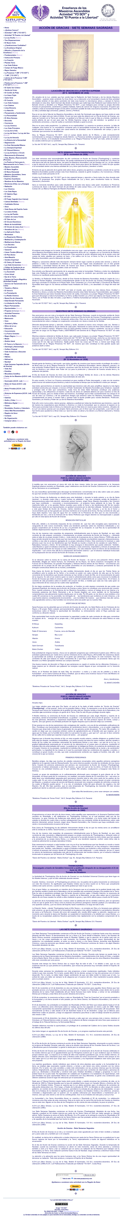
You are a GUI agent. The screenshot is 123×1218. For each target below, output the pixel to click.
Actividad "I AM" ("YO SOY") (15, 33)
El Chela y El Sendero (13, 262)
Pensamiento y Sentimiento (15, 113)
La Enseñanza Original (13, 48)
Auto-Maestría (10, 257)
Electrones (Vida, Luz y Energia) (17, 184)
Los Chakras (9, 105)
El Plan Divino (10, 255)
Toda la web (66, 1178)
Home (7, 28)
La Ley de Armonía (12, 138)
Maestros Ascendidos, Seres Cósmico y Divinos (14, 175)
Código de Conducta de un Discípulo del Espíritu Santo (14, 268)
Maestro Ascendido (12, 167)
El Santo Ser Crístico (12, 88)
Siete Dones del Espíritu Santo (16, 209)
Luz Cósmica (9, 189)
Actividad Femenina (12, 313)
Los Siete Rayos (11, 191)
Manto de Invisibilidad (13, 224)
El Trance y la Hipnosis (13, 344)
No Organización (11, 418)
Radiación (8, 186)
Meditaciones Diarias (12, 242)
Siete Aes (8, 369)
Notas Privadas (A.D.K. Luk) (15, 389)
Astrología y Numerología (14, 347)
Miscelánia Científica (12, 374)
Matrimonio (9, 318)
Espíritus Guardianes (12, 179)
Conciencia (9, 123)
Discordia (8, 121)
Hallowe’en (9, 359)
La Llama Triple (10, 95)
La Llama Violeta (11, 212)
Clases (7, 406)
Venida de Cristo (11, 90)
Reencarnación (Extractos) (14, 155)
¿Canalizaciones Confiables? (15, 45)
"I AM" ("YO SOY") (11, 75)
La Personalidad (11, 115)
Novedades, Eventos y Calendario (17, 408)
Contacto (8, 416)
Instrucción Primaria (12, 58)
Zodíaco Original (11, 349)
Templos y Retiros (11, 288)
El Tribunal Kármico (12, 150)
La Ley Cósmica (11, 126)
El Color (8, 196)
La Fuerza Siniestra (12, 334)
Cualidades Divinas (12, 204)
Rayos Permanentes (12, 306)
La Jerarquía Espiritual (13, 148)
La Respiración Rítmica (13, 237)
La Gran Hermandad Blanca (15, 145)
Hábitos (7, 357)
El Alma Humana (11, 118)
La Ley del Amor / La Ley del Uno (17, 133)
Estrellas (8, 371)
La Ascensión (10, 272)
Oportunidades (10, 308)
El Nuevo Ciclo (10, 43)
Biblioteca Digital (14, 403)
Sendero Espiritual (12, 260)
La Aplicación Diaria (12, 232)
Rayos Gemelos (10, 70)
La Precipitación (11, 293)
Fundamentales (10, 55)
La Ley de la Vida (11, 131)
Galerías (8, 398)
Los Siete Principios (12, 128)
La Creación (9, 60)
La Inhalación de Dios (13, 303)
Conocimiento (10, 331)
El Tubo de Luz (10, 219)
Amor (7, 207)
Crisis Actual (9, 274)
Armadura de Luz (11, 229)
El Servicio (9, 291)
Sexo (6, 321)
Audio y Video (13, 400)
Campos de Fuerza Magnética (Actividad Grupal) (15, 280)
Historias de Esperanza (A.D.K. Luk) (18, 393)
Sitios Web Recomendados (15, 411)
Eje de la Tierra (10, 277)
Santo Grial (9, 98)
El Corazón (9, 100)
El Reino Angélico (11, 169)
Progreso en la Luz (12, 311)
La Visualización (11, 247)
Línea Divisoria (10, 108)
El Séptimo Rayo (11, 194)
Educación (9, 328)
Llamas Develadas (14, 202)
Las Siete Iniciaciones (13, 265)
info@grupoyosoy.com (71, 1211)
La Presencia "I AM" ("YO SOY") (17, 73)
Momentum (9, 234)
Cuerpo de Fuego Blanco (14, 68)
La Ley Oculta (10, 38)
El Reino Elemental (12, 172)
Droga (7, 354)
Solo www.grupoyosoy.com (82, 1178)
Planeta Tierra (10, 63)
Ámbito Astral (10, 341)
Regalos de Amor (11, 413)
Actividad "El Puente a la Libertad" (18, 35)
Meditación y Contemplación (15, 240)
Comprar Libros (10, 421)
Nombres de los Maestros (14, 181)
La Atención (9, 110)
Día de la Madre (10, 316)
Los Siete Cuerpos (11, 103)
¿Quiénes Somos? (11, 30)
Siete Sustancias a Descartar (15, 352)
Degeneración (10, 143)
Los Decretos (9, 245)
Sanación (8, 250)
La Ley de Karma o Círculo (15, 153)
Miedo (7, 339)
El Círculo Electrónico (13, 222)
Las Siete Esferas (11, 65)
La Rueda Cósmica (12, 296)
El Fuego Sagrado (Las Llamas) (16, 199)
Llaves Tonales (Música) (13, 252)
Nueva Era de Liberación (14, 298)
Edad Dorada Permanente (14, 301)
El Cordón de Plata (12, 93)
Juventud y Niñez (11, 323)
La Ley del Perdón (11, 214)
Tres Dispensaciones (12, 40)
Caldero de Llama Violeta (14, 217)
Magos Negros (10, 336)
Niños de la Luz (10, 326)
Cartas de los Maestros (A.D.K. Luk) (18, 376)
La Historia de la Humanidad (15, 140)
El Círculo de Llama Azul (14, 227)
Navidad (8, 362)
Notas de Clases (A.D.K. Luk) (15, 384)
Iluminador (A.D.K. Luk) (13, 381)
